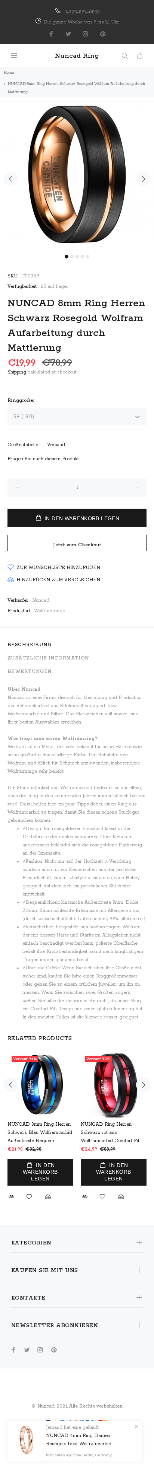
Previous (11, 179)
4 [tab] (82, 256)
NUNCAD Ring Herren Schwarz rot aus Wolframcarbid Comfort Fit (110, 1133)
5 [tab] (87, 256)
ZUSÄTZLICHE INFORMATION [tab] (48, 658)
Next (143, 179)
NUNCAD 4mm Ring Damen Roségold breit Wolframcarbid (78, 1440)
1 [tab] (66, 256)
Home (9, 72)
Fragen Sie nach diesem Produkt (43, 459)
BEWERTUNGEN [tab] (29, 671)
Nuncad (40, 600)
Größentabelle (22, 445)
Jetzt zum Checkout (77, 545)
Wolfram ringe (49, 611)
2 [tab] (72, 256)
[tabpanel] (77, 174)
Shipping (16, 372)
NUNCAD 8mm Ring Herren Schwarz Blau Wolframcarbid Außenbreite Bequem (39, 1133)
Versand (56, 445)
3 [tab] (77, 256)
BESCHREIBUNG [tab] (29, 645)
